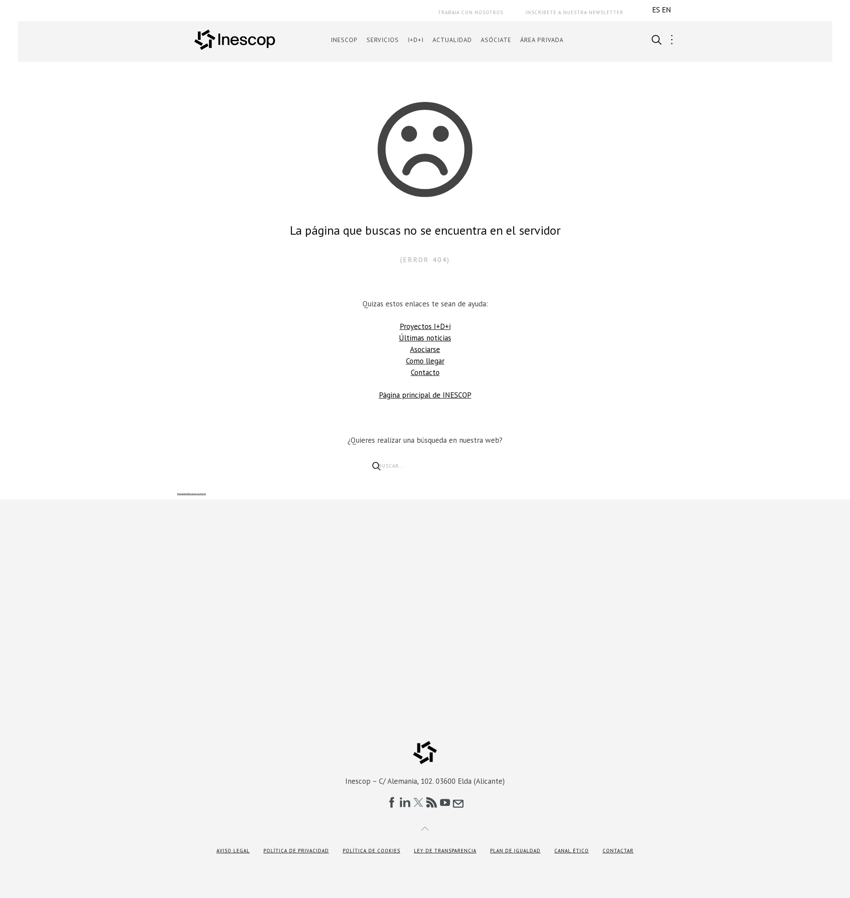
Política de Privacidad (296, 851)
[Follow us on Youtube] (445, 802)
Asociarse (425, 349)
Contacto (425, 372)
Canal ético (571, 851)
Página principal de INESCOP (425, 395)
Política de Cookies (371, 851)
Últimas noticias (425, 338)
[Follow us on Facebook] (391, 802)
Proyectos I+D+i (425, 326)
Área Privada (542, 40)
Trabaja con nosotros (470, 12)
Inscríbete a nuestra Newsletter (574, 12)
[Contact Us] (458, 802)
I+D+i (416, 40)
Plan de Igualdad (515, 851)
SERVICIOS (383, 40)
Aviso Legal (233, 851)
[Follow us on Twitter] (418, 802)
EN (666, 10)
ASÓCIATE (496, 40)
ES (656, 10)
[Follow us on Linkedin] (405, 802)
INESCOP (344, 40)
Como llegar (425, 361)
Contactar (618, 851)
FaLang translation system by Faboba (191, 493)
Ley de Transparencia (445, 851)
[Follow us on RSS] (431, 802)
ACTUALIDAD (452, 40)
